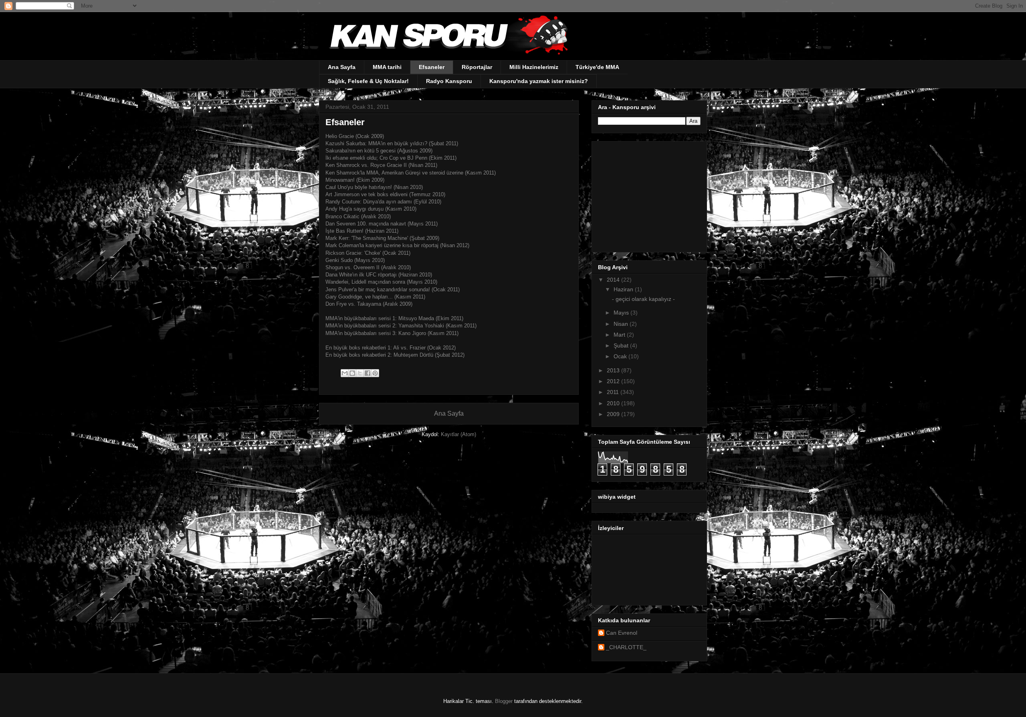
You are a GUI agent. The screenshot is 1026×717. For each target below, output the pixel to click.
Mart (620, 334)
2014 (614, 279)
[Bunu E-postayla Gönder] (345, 373)
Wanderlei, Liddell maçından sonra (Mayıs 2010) (381, 282)
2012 (614, 381)
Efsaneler (431, 67)
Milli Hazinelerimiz (533, 67)
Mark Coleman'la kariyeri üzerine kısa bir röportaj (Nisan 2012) (397, 245)
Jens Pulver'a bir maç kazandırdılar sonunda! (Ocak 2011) (392, 289)
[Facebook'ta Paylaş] (368, 373)
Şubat (622, 345)
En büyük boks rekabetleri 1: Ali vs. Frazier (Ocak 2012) (390, 348)
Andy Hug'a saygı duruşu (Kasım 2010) (370, 209)
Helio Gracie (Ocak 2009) (354, 136)
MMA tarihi (387, 67)
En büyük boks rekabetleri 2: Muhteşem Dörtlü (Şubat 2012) (395, 355)
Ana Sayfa (341, 67)
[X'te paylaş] (360, 373)
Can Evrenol (621, 633)
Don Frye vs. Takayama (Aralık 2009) (368, 304)
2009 (614, 414)
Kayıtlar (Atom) (458, 434)
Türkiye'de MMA (597, 67)
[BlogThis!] (352, 373)
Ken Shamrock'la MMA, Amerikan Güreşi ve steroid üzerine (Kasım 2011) (410, 173)
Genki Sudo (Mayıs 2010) (355, 260)
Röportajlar (477, 67)
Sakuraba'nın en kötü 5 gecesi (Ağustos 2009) (378, 151)
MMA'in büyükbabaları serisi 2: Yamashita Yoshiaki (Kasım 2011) (401, 326)
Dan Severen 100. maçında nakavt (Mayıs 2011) (381, 224)
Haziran (624, 289)
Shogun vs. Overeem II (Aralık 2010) (368, 267)
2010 (614, 403)
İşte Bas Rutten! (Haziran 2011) (361, 231)
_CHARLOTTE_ (626, 647)
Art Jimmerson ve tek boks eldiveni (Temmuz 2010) (385, 194)
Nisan (622, 324)
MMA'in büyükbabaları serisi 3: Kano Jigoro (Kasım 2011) (392, 333)
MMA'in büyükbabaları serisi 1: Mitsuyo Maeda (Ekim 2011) (394, 318)
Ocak (621, 356)
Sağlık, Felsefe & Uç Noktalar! (368, 81)
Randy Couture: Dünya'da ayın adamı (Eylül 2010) (383, 202)
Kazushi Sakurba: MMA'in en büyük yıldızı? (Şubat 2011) (392, 143)
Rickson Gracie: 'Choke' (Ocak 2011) (367, 253)
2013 (614, 370)
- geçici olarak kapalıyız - (643, 299)
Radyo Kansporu (449, 81)
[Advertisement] (648, 194)
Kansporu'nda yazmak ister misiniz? (538, 81)
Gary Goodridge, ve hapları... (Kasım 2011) (375, 297)
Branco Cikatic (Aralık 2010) (358, 216)
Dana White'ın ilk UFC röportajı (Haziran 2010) (378, 275)
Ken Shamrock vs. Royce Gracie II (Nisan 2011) (381, 165)
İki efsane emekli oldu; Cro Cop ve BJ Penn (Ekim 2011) (390, 158)
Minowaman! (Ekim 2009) (354, 180)
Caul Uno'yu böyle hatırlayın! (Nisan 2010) (374, 187)
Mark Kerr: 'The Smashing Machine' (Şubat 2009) (383, 238)
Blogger (504, 701)
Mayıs (622, 312)
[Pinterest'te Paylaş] (375, 373)
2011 (613, 392)
